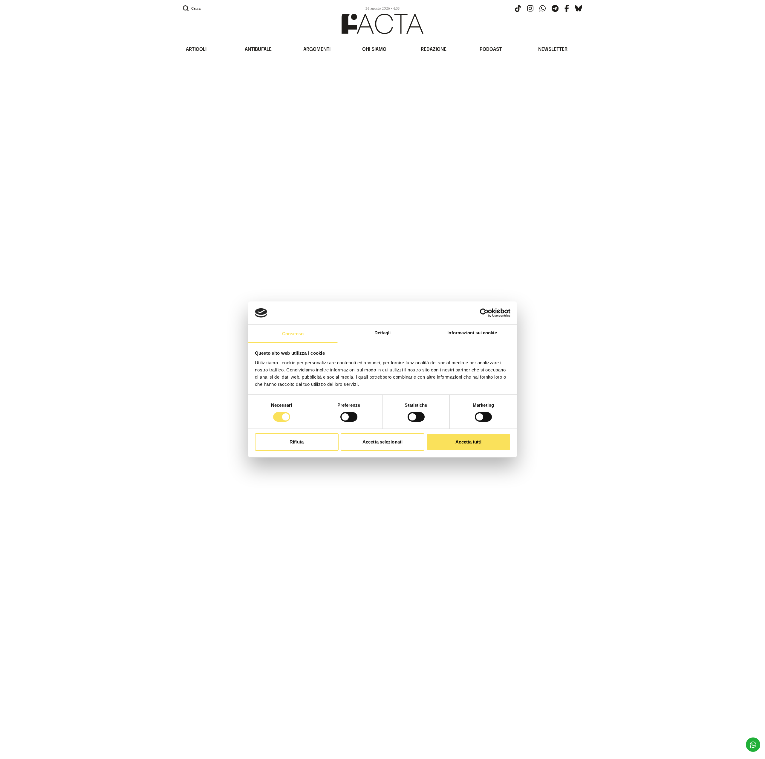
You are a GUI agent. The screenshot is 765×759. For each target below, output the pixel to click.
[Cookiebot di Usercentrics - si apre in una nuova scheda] (484, 312)
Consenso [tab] (293, 333)
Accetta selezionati (382, 441)
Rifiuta (297, 441)
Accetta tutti (468, 441)
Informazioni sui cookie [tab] (472, 332)
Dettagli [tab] (382, 332)
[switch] (348, 417)
